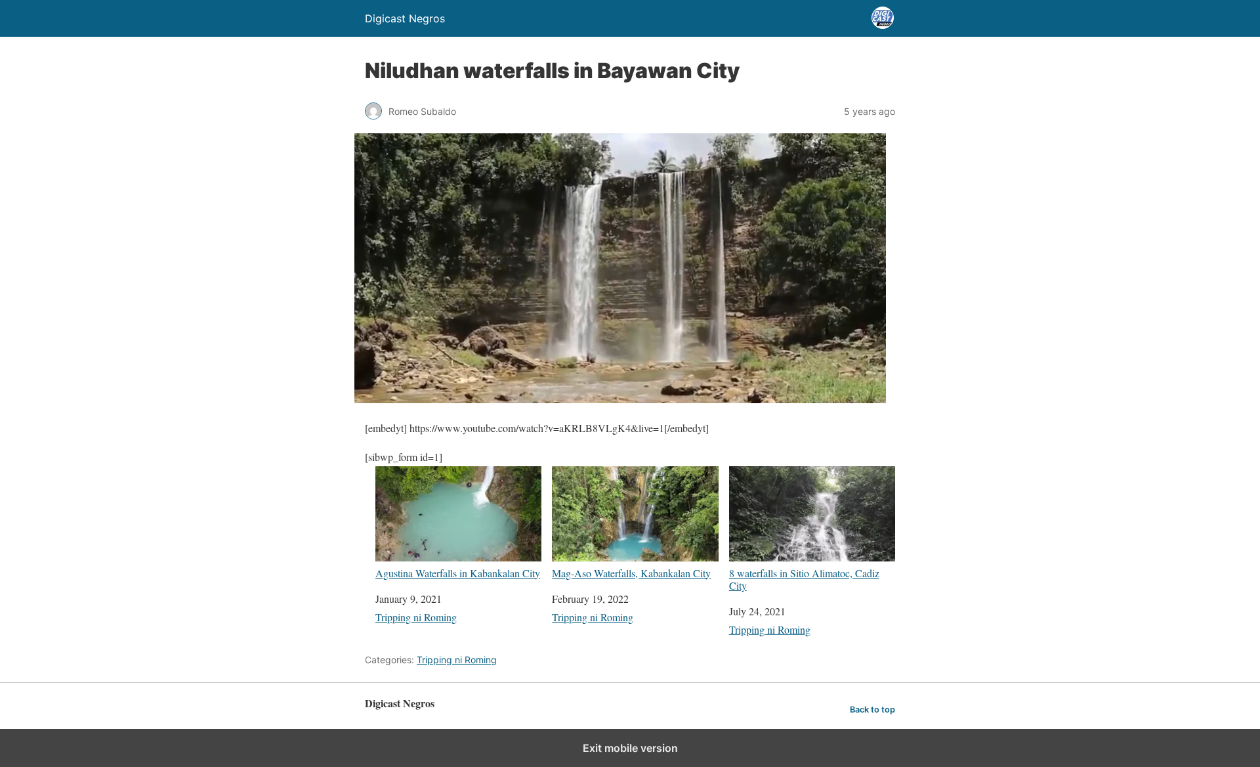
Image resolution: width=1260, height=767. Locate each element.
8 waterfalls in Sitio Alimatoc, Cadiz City (804, 579)
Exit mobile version (630, 748)
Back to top (872, 709)
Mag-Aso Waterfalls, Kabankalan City (631, 572)
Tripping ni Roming (416, 617)
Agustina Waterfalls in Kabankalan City (457, 572)
